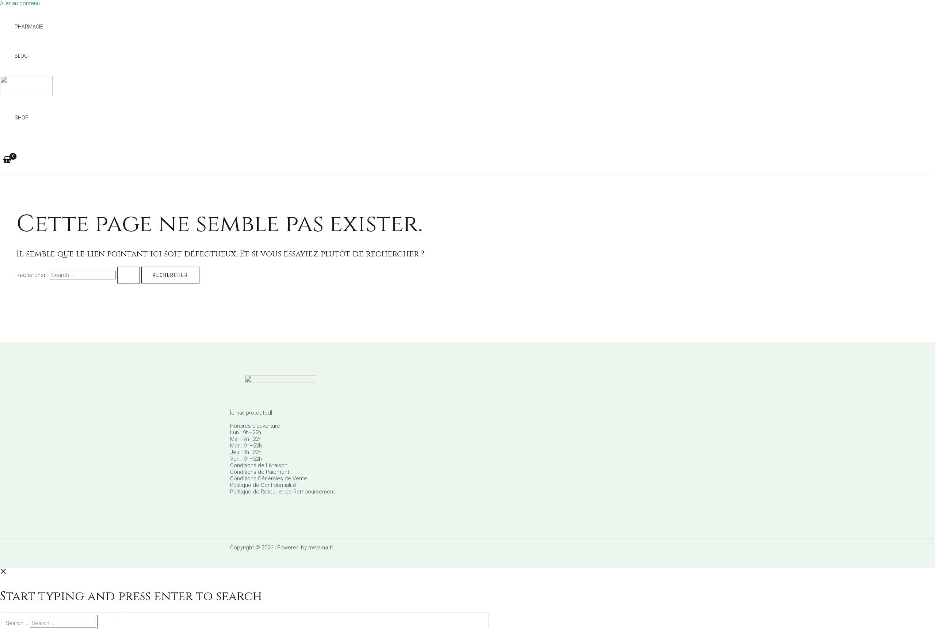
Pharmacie (29, 27)
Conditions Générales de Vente (268, 478)
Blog (21, 56)
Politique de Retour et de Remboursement (282, 491)
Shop (21, 118)
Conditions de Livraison (258, 465)
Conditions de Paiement (259, 472)
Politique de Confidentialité (263, 485)
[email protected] (251, 412)
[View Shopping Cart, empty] (7, 160)
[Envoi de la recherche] (128, 275)
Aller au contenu (20, 3)
